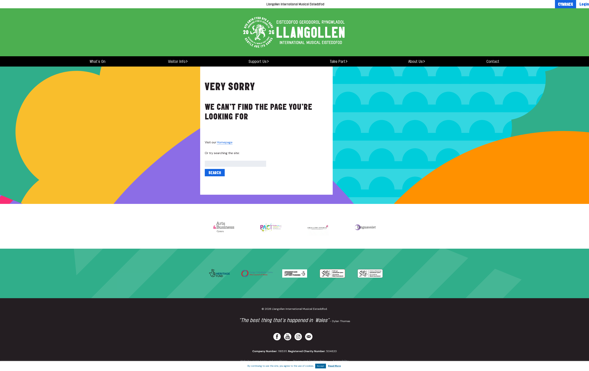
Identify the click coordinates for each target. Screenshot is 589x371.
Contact (492, 61)
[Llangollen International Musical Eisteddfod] (294, 32)
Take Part (337, 61)
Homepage (225, 142)
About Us (415, 61)
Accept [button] (320, 366)
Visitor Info (176, 61)
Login (584, 4)
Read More (334, 365)
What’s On (97, 61)
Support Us (257, 61)
